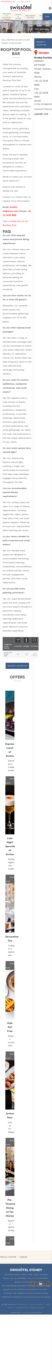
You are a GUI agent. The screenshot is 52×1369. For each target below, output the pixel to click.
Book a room (47, 18)
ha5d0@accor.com (29, 1282)
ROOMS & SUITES (18, 16)
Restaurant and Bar (30, 17)
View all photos (42, 29)
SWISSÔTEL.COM (8, 2)
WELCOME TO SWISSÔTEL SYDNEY (6, 16)
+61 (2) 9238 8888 (18, 1278)
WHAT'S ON (42, 17)
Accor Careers (36, 1304)
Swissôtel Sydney (24, 2)
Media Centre (8, 1257)
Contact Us (22, 1304)
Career (23, 1257)
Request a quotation (17, 666)
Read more (9, 1241)
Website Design (37, 1308)
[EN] (49, 8)
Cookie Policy (22, 1308)
